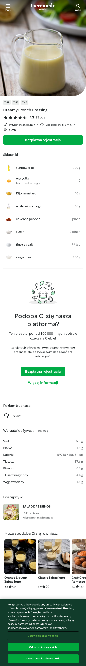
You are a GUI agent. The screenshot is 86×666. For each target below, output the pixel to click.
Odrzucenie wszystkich (43, 647)
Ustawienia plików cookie (43, 635)
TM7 (6, 102)
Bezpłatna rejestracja (43, 140)
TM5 (24, 102)
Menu (8, 10)
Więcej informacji (43, 382)
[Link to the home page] (43, 7)
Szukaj (78, 10)
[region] (43, 632)
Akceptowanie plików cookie (43, 658)
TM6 (15, 102)
